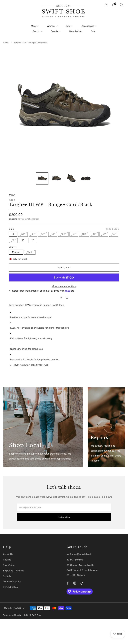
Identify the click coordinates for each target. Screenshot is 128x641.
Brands (54, 31)
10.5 (63, 234)
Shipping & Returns (13, 570)
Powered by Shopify (12, 615)
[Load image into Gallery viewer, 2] (57, 178)
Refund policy (10, 587)
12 (94, 234)
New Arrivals (75, 31)
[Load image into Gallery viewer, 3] (71, 178)
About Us (8, 554)
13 (104, 234)
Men (33, 26)
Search (7, 576)
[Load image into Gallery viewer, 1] (42, 178)
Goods (36, 31)
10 (53, 234)
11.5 (84, 234)
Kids (68, 26)
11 (74, 234)
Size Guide (112, 229)
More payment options (64, 286)
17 (33, 240)
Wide (29, 252)
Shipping (13, 219)
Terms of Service (12, 581)
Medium (16, 252)
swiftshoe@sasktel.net (78, 554)
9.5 (42, 234)
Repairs (7, 559)
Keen (12, 199)
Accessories (88, 26)
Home (5, 42)
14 (113, 234)
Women (51, 26)
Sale (93, 31)
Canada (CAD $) (12, 608)
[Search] (121, 4)
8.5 (22, 234)
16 (23, 240)
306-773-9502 (74, 559)
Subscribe (64, 517)
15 (13, 240)
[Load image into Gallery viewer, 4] (86, 178)
